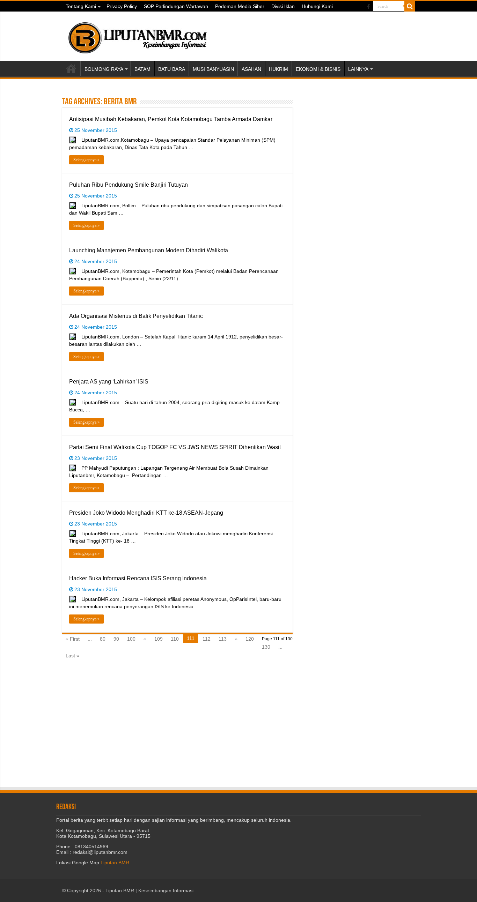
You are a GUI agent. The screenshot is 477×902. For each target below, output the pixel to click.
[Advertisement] (361, 140)
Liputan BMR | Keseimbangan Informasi (149, 890)
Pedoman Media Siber (239, 6)
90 (116, 639)
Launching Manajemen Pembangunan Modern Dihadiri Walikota (148, 250)
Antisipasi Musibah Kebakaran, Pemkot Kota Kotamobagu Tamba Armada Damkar (170, 119)
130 (266, 647)
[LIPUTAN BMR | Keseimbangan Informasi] (137, 35)
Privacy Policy (122, 6)
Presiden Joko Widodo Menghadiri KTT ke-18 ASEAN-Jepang (146, 513)
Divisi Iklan (283, 6)
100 (131, 639)
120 (249, 639)
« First (73, 639)
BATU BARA (171, 69)
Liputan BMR (115, 862)
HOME (71, 68)
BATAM (142, 69)
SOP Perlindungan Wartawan (176, 6)
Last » (72, 655)
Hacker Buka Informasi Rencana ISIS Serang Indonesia (138, 578)
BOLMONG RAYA (104, 69)
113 (223, 639)
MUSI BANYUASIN (213, 69)
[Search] (409, 6)
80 (102, 639)
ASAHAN (251, 69)
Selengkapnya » (86, 159)
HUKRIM (278, 69)
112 (207, 639)
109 (158, 639)
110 (175, 639)
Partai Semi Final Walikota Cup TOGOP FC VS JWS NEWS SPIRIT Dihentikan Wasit (175, 447)
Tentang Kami (81, 6)
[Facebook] (368, 6)
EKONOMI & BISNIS (318, 69)
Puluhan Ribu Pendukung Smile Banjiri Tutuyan (128, 185)
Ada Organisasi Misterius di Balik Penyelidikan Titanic (136, 316)
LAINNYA (358, 69)
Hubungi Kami (317, 6)
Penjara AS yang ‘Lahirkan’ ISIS (108, 382)
